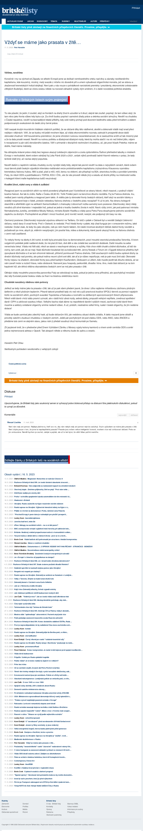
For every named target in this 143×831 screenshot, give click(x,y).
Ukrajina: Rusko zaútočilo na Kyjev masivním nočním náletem (38, 503)
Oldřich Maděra (20, 478)
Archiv (30, 21)
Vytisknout (12, 373)
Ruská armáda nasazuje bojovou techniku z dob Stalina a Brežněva (40, 707)
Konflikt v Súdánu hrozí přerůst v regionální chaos (34, 768)
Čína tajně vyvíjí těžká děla (24, 603)
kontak (28, 628)
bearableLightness (32, 518)
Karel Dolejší (19, 639)
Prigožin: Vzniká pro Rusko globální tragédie (31, 657)
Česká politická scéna (17, 363)
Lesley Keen (19, 518)
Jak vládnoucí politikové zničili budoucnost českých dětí (36, 593)
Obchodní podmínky (54, 815)
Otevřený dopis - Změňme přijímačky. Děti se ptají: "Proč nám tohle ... (41, 489)
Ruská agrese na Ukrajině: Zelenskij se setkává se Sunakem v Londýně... (43, 575)
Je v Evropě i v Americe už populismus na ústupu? (34, 557)
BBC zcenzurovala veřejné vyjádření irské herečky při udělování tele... (42, 528)
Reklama (49, 812)
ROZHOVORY (42, 21)
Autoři (93, 21)
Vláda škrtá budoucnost (23, 653)
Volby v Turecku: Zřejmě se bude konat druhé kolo (34, 578)
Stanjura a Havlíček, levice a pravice (38, 732)
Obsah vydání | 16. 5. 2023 (19, 474)
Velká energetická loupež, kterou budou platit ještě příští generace (40, 728)
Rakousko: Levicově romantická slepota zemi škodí (34, 703)
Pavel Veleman (20, 650)
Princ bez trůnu (20, 664)
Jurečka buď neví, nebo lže (24, 521)
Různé (25, 812)
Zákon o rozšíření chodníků (38, 543)
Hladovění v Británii (22, 500)
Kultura (4, 809)
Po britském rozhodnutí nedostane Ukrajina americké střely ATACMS (41, 693)
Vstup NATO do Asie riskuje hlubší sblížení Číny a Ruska (36, 785)
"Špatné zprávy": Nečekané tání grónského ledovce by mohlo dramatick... (43, 775)
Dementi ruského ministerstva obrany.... (30, 689)
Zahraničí (5, 803)
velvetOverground (32, 718)
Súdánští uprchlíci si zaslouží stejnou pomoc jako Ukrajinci (37, 568)
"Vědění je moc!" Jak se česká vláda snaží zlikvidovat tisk (46, 596)
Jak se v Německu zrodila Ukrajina (28, 586)
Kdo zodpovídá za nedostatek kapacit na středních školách (52, 486)
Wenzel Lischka (14, 422)
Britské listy (21, 12)
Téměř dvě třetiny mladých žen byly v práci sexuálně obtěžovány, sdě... (42, 671)
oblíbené (134, 415)
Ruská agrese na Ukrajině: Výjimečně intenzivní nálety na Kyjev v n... (41, 507)
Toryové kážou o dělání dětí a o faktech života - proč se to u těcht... (40, 535)
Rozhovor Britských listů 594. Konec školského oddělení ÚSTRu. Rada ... (43, 621)
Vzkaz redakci (72, 806)
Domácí (25, 803)
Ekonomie (5, 806)
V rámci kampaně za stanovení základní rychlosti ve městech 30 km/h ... (42, 750)
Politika (25, 806)
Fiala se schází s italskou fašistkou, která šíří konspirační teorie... (40, 757)
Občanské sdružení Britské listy (29, 824)
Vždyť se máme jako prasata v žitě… (40, 743)
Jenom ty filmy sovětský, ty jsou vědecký (42, 725)
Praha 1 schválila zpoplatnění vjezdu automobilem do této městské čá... (42, 496)
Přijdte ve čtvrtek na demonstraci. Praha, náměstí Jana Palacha (39, 511)
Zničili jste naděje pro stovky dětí (27, 493)
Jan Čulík (18, 596)
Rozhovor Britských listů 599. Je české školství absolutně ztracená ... (41, 482)
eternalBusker (31, 635)
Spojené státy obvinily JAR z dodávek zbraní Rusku (34, 685)
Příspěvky (104, 21)
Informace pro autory (75, 809)
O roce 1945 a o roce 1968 (33, 682)
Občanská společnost (10, 812)
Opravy (49, 809)
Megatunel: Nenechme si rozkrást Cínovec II (45, 478)
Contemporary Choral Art (24, 760)
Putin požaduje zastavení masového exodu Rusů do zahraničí (38, 618)
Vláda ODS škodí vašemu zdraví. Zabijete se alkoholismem (37, 753)
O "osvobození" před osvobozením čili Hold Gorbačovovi (48, 721)
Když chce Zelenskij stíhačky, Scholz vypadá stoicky (35, 589)
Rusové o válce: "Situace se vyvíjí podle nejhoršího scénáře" (38, 714)
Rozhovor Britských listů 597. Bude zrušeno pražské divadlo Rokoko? (41, 564)
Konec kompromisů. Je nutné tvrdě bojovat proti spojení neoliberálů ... (54, 650)
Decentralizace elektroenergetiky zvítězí (43, 550)
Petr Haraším (19, 47)
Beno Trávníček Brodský (24, 553)
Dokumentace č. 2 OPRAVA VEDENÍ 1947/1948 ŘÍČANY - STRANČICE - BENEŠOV (60, 546)
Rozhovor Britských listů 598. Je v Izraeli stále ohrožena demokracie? (42, 561)
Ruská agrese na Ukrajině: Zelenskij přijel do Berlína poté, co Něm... (41, 632)
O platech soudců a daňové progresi (38, 771)
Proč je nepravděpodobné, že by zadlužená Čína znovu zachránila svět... (42, 625)
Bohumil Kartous (21, 486)
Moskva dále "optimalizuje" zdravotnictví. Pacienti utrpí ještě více (40, 614)
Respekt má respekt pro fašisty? (27, 571)
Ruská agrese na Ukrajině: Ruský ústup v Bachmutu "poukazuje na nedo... (43, 643)
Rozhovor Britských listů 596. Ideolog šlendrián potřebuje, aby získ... (40, 600)
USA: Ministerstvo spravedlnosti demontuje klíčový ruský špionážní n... (42, 696)
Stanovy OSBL (72, 803)
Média (25, 809)
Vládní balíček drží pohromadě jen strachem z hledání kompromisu (50, 539)
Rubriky (66, 21)
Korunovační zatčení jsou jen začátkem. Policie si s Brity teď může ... (41, 675)
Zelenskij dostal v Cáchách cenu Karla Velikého (33, 582)
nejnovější (122, 415)
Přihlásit (135, 7)
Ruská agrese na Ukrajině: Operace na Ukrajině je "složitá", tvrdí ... (40, 735)
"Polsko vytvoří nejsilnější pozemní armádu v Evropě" (35, 700)
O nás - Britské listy (53, 803)
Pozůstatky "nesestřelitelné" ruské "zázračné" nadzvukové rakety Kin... (43, 746)
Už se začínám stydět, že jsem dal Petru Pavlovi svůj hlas (37, 668)
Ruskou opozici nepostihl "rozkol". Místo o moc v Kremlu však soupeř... (42, 711)
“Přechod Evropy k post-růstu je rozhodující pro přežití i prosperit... (40, 514)
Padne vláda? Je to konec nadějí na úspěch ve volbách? (36, 660)
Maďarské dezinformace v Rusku (27, 739)
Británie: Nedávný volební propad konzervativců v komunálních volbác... (43, 532)
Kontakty (49, 806)
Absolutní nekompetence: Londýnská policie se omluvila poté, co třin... (42, 678)
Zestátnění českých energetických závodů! (52, 553)
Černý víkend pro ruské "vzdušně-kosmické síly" (45, 639)
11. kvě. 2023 (28, 422)
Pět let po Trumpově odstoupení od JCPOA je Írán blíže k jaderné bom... (42, 782)
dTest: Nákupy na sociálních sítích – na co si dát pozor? (36, 525)
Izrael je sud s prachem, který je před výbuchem (33, 778)
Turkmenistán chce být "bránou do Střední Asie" (33, 607)
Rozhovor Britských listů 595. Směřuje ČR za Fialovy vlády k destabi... (42, 611)
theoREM (29, 764)
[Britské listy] (37, 100)
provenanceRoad (32, 646)
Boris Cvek (18, 539)
